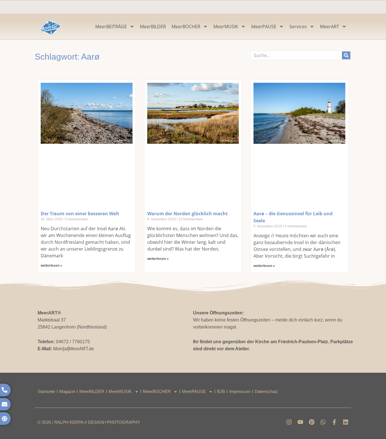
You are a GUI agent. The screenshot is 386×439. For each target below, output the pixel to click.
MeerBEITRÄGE (111, 26)
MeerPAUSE (263, 26)
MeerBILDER (153, 26)
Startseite (46, 391)
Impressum (239, 391)
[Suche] (346, 55)
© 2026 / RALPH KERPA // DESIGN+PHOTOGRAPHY (89, 422)
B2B (221, 391)
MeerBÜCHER (186, 26)
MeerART (329, 26)
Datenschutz (266, 391)
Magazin (67, 391)
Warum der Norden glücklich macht (187, 213)
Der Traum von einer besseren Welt (80, 213)
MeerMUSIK (225, 26)
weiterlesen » (51, 266)
